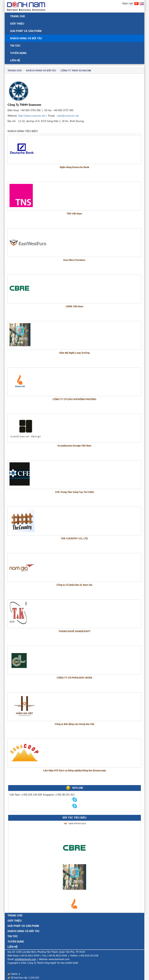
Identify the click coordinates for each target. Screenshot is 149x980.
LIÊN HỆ (15, 60)
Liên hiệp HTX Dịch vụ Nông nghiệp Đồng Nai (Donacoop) (74, 770)
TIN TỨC (15, 45)
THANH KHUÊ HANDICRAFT (74, 631)
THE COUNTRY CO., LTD (74, 538)
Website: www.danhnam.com (54, 959)
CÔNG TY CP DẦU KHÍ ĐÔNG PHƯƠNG (74, 399)
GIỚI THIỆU (17, 23)
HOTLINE (77, 787)
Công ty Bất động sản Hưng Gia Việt (74, 724)
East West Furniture (74, 260)
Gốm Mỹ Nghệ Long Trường (74, 353)
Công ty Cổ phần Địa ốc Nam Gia (74, 585)
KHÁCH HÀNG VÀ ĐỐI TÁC (26, 38)
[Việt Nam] (136, 5)
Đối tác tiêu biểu (74, 817)
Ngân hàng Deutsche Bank (74, 167)
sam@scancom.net (68, 115)
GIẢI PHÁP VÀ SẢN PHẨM (26, 31)
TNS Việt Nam (74, 213)
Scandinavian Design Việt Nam (74, 445)
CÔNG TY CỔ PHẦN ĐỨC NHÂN (74, 677)
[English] (141, 5)
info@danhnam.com (25, 959)
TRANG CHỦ (17, 16)
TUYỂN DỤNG (18, 53)
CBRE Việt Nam (74, 306)
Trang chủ (15, 70)
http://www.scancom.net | (32, 115)
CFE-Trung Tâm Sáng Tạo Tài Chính (74, 492)
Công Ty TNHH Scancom (76, 70)
